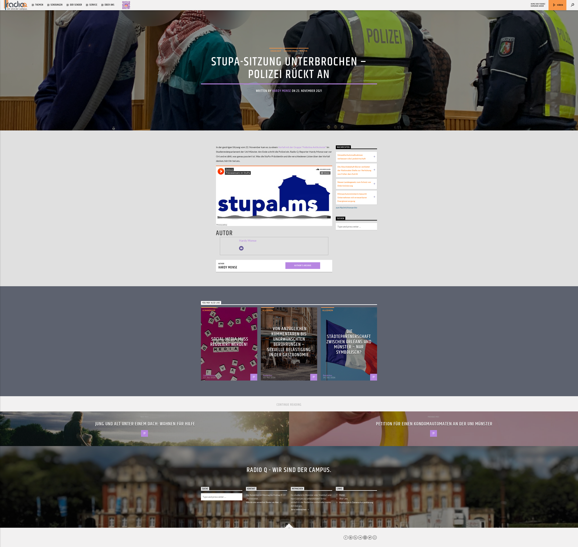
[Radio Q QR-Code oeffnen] (126, 5)
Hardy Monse (281, 91)
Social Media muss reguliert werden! (229, 341)
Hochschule (290, 51)
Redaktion (267, 375)
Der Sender (76, 5)
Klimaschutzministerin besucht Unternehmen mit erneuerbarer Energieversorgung (352, 197)
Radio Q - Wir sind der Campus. (289, 470)
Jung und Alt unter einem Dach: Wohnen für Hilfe (145, 424)
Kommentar (208, 310)
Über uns (109, 5)
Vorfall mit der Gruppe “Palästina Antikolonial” (302, 147)
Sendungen (57, 5)
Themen (39, 5)
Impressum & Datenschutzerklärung (356, 502)
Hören (559, 5)
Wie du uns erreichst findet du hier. (262, 502)
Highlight (275, 51)
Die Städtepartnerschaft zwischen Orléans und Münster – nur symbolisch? (348, 342)
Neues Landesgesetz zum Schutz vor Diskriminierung (354, 184)
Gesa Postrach (209, 375)
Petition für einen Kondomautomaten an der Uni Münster (434, 424)
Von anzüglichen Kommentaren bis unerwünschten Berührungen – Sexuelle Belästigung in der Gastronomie (289, 342)
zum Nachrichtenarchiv (346, 207)
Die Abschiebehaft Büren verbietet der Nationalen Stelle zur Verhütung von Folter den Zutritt (354, 170)
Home (342, 495)
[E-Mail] (241, 248)
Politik (303, 51)
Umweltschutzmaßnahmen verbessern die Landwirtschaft (351, 157)
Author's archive (302, 265)
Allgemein (267, 310)
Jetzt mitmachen (299, 509)
